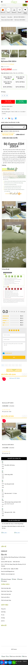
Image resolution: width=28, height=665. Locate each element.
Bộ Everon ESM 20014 (8, 444)
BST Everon (14, 649)
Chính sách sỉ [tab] (20, 134)
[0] (26, 2)
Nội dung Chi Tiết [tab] (7, 134)
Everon (8, 12)
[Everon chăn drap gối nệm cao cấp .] (14, 1)
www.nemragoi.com (10, 574)
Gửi (14, 357)
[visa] (7, 657)
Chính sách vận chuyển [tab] (10, 138)
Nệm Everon (14, 12)
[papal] (3, 657)
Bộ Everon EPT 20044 (7, 402)
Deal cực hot (3, 12)
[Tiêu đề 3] (7, 535)
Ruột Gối (19, 12)
